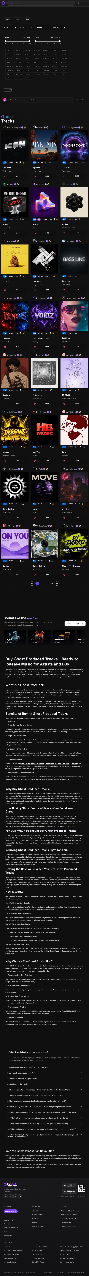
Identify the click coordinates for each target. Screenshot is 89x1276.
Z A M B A (66, 167)
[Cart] (79, 3)
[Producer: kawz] (34, 127)
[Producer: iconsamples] (4, 127)
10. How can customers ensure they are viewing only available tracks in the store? (42, 1112)
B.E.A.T (6, 281)
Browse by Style (9, 1220)
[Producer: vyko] (4, 241)
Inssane (6, 452)
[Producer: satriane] (4, 184)
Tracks (6, 1216)
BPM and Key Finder (39, 1247)
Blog (5, 1231)
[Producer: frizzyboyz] (34, 298)
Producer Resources (68, 1226)
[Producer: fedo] (34, 469)
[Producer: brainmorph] (63, 469)
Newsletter (8, 1235)
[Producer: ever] (63, 184)
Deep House (37, 171)
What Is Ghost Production (70, 1215)
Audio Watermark (38, 1250)
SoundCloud (54, 951)
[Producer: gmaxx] (4, 298)
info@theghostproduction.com (75, 1272)
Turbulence (37, 395)
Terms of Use (47, 1272)
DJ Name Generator (67, 1258)
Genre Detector (37, 1254)
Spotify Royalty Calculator (69, 1250)
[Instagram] (11, 1196)
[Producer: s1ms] (4, 355)
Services (7, 1224)
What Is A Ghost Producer (70, 1211)
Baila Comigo (8, 509)
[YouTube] (15, 1196)
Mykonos (36, 167)
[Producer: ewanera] (63, 241)
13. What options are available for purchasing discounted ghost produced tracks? (41, 1129)
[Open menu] (85, 3)
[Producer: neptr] (34, 355)
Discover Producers (11, 1228)
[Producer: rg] (4, 412)
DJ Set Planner (65, 1254)
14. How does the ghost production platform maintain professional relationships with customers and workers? (42, 1135)
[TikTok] (20, 1196)
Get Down (7, 167)
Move (35, 509)
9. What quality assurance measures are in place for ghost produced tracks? (39, 1106)
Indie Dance (7, 285)
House (35, 228)
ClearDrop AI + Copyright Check (71, 1247)
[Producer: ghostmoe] (63, 526)
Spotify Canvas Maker (11, 1254)
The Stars (37, 281)
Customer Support (39, 1226)
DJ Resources (66, 1222)
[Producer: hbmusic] (34, 412)
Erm (64, 452)
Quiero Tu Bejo (39, 566)
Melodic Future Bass (69, 398)
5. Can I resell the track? (17, 1084)
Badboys (6, 395)
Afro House (25, 764)
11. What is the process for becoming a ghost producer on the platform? (37, 1118)
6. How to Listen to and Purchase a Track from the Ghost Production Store (38, 1090)
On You (6, 566)
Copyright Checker (10, 1258)
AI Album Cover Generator (13, 1250)
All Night (65, 509)
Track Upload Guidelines (69, 1218)
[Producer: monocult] (34, 526)
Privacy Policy (59, 1272)
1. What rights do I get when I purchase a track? (27, 1052)
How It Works (37, 1215)
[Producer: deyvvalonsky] (63, 298)
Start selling (9, 1211)
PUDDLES (66, 395)
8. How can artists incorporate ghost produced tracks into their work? (36, 1101)
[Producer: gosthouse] (4, 469)
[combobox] (10, 27)
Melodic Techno (67, 512)
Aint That (36, 452)
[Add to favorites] (5, 176)
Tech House (7, 171)
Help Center (36, 1218)
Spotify (46, 951)
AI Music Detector (10, 1262)
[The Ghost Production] (3, 3)
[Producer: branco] (4, 526)
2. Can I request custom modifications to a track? (28, 1067)
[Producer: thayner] (34, 241)
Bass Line (66, 281)
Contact (35, 1222)
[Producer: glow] (34, 184)
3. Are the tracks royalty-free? (20, 1073)
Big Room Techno (9, 456)
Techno (33, 764)
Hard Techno (37, 399)
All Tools (7, 1247)
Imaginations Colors (41, 338)
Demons (6, 338)
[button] (44, 1052)
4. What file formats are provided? (22, 1078)
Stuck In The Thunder (71, 566)
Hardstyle (6, 342)
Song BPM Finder (38, 1262)
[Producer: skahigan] (63, 127)
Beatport (65, 951)
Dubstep (6, 398)
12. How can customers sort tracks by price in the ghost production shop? (38, 1123)
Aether (65, 224)
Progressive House (68, 228)
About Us (35, 1211)
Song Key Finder (38, 1258)
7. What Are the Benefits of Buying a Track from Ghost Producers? (35, 1095)
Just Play (66, 338)
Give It (35, 224)
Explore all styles (75, 624)
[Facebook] (6, 1196)
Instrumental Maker (67, 1262)
